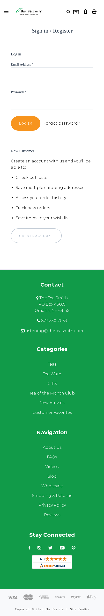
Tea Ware (52, 374)
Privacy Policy (52, 505)
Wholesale (52, 486)
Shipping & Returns (52, 495)
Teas (52, 364)
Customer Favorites (52, 412)
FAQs (52, 457)
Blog (52, 476)
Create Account (36, 236)
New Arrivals (52, 403)
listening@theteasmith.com (54, 330)
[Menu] (6, 11)
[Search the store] (68, 11)
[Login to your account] (85, 11)
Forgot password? (61, 123)
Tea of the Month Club (52, 393)
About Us (52, 447)
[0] (94, 11)
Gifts (52, 383)
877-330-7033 (53, 320)
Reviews (52, 515)
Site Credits (79, 609)
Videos (52, 466)
